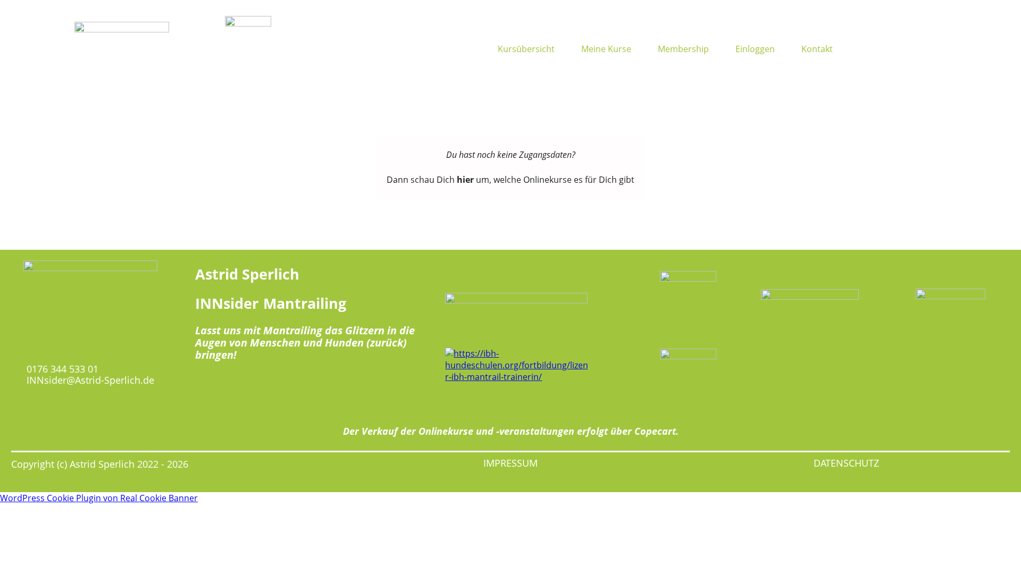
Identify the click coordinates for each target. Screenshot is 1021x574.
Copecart (655, 431)
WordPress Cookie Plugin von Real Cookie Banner (99, 498)
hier (465, 179)
